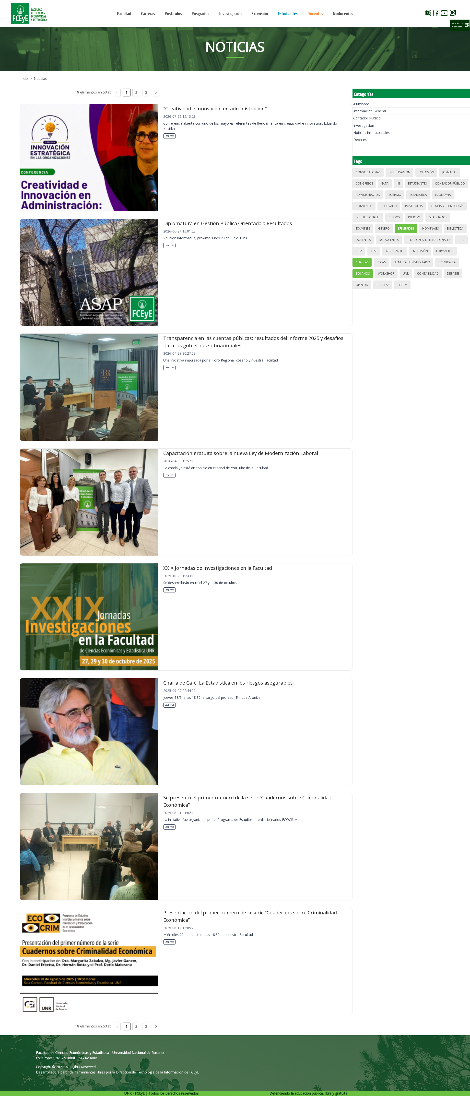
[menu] (235, 13)
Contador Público (367, 118)
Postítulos (414, 206)
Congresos (364, 183)
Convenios (364, 206)
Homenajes (430, 228)
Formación (445, 251)
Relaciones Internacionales (428, 240)
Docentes (363, 240)
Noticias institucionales (371, 132)
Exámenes (363, 228)
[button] (460, 25)
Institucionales (368, 217)
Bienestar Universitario (412, 262)
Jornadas (449, 172)
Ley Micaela (447, 262)
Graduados (438, 217)
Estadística (418, 195)
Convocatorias (368, 172)
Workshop (386, 273)
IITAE (374, 251)
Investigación (363, 125)
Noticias (40, 78)
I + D (461, 240)
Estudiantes (417, 183)
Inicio (24, 78)
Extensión (426, 172)
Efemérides (406, 228)
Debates (360, 139)
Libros (402, 285)
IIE (398, 183)
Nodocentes (389, 240)
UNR (406, 273)
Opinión (362, 285)
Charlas (362, 262)
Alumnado (361, 104)
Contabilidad (428, 273)
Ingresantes (395, 251)
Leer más (169, 136)
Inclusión (420, 251)
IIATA (384, 183)
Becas (381, 262)
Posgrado (389, 206)
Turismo (394, 195)
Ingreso (414, 217)
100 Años (363, 273)
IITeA (359, 251)
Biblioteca (455, 228)
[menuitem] (124, 13)
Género (384, 228)
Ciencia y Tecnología (447, 206)
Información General (369, 111)
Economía (443, 195)
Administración (368, 195)
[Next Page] (156, 92)
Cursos (394, 217)
